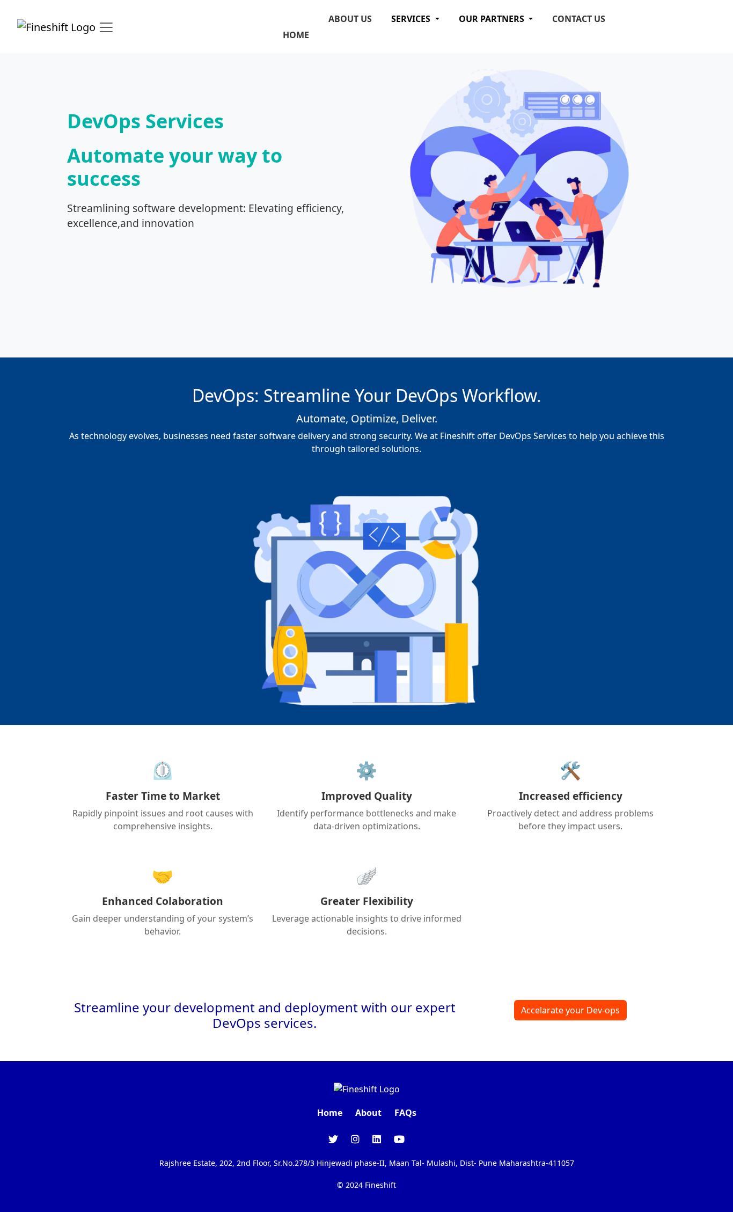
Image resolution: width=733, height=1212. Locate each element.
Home (296, 35)
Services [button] (412, 19)
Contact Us (578, 19)
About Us (350, 19)
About (368, 1113)
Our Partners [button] (492, 19)
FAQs (405, 1113)
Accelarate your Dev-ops (570, 1010)
